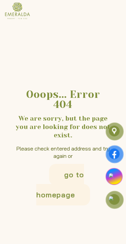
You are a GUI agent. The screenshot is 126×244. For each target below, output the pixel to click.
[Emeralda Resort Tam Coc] (17, 10)
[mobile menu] (117, 10)
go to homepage (60, 184)
